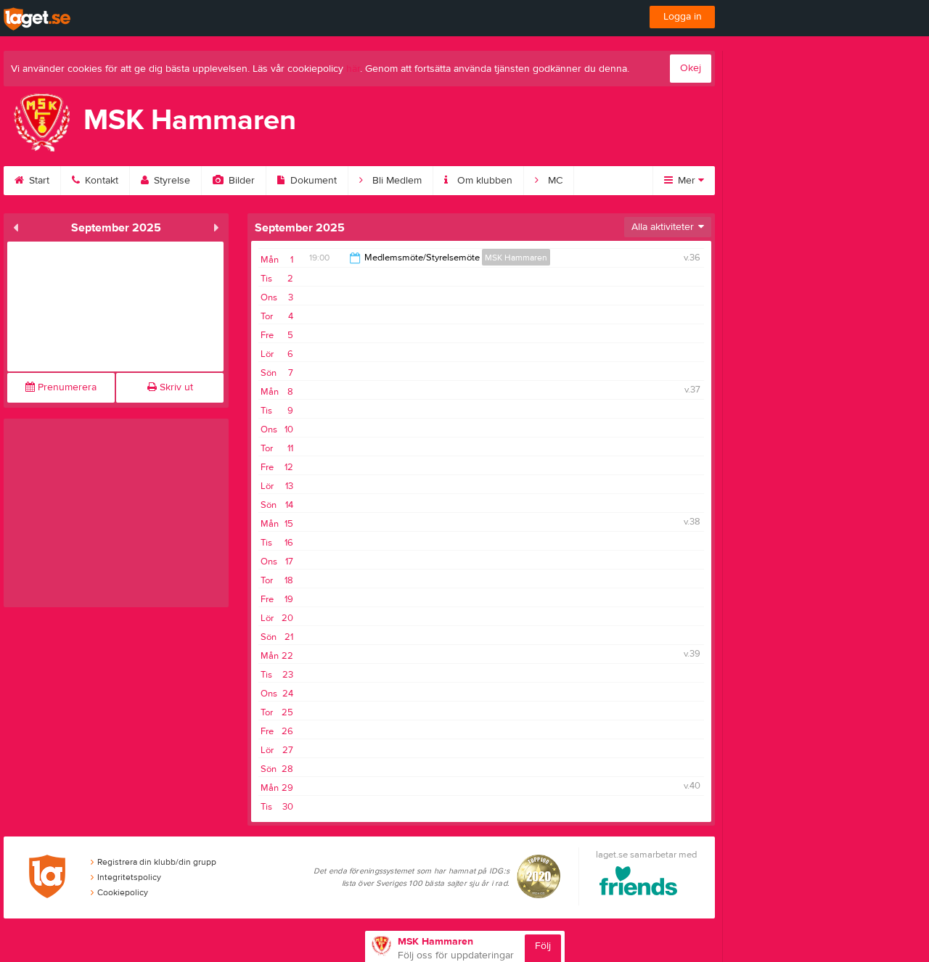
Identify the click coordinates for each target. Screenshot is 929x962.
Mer (686, 180)
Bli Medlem (395, 180)
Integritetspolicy (129, 877)
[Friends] (638, 883)
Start (37, 180)
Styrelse (170, 180)
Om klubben (483, 180)
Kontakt (100, 180)
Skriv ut (175, 387)
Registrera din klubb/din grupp (156, 862)
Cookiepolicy (122, 892)
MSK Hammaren (516, 257)
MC (553, 180)
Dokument (312, 180)
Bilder (240, 180)
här (353, 68)
